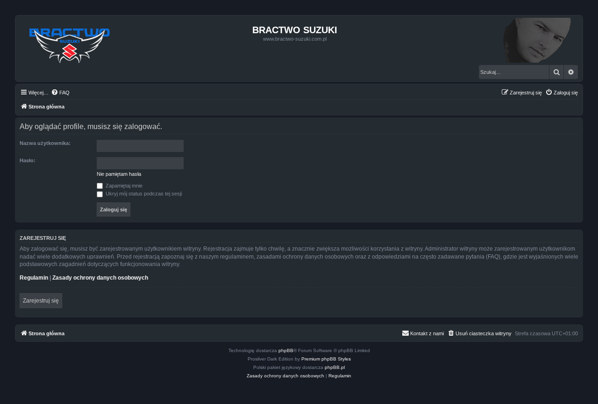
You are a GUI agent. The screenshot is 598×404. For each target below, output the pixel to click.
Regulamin (34, 277)
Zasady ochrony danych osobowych (100, 277)
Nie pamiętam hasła (119, 174)
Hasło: (28, 160)
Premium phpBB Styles (326, 358)
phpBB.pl (335, 367)
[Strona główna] (70, 43)
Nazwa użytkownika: (45, 143)
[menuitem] (60, 92)
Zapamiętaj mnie (123, 185)
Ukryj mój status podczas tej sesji (143, 193)
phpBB (285, 350)
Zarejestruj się (41, 300)
